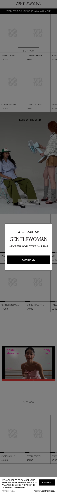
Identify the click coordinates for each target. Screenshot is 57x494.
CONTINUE (28, 259)
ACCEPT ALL (47, 482)
